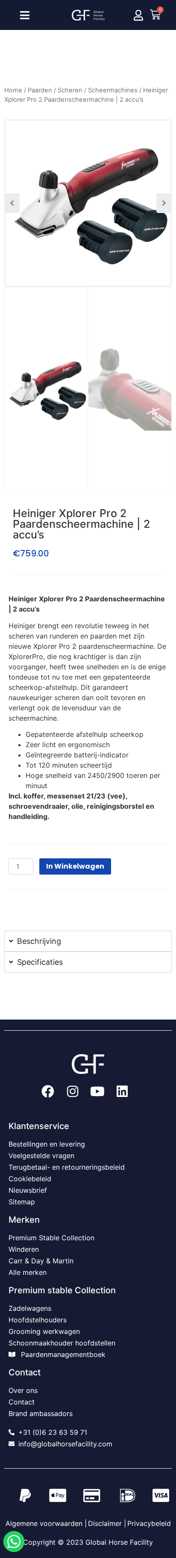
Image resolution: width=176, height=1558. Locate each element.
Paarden (40, 90)
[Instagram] (73, 1091)
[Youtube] (97, 1091)
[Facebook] (48, 1091)
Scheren (70, 90)
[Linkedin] (122, 1091)
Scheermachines (113, 90)
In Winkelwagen (75, 866)
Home (13, 90)
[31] (88, 203)
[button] (12, 203)
